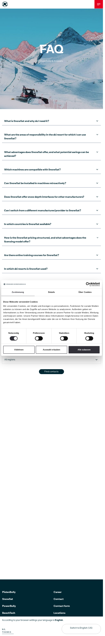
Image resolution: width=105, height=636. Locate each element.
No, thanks (6, 631)
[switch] (39, 338)
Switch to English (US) (81, 628)
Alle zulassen (84, 349)
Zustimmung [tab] (18, 292)
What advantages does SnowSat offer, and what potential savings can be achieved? (46, 154)
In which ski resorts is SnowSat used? (26, 269)
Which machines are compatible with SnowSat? (32, 169)
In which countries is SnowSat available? (27, 224)
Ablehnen (19, 349)
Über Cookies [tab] (85, 292)
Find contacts (51, 372)
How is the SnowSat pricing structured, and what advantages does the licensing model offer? (45, 240)
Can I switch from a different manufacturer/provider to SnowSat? (42, 210)
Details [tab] (51, 292)
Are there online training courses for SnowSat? (31, 255)
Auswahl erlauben (51, 349)
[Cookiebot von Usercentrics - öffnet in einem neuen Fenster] (88, 284)
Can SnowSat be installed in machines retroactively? (35, 183)
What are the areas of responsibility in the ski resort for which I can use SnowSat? (45, 136)
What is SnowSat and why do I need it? (26, 121)
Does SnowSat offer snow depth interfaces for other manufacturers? (44, 197)
